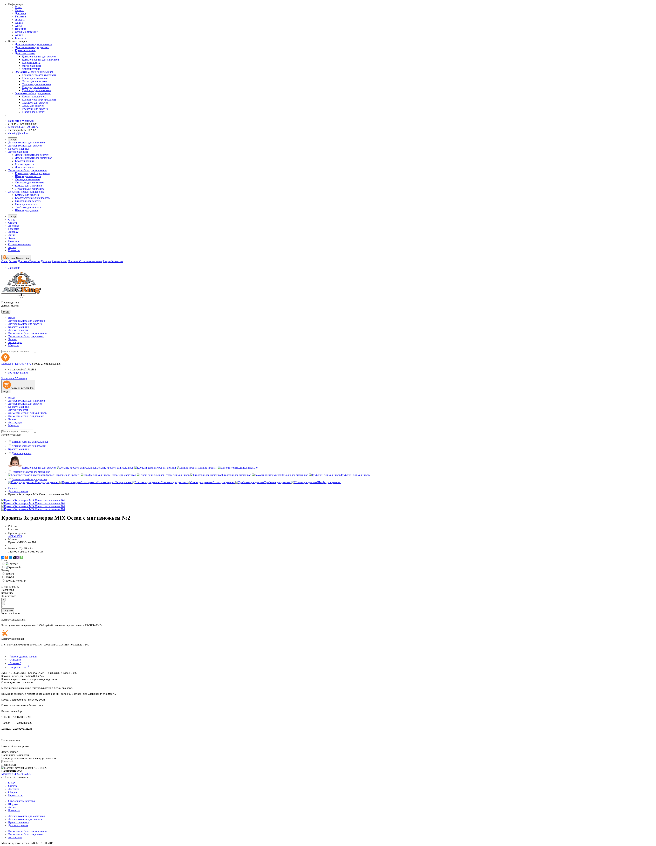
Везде (11, 317)
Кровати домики (31, 62)
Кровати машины (25, 50)
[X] (14, 557)
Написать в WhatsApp (21, 120)
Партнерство (15, 795)
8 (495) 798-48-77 (16, 363)
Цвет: (4, 560)
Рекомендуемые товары (22, 656)
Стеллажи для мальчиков (36, 84)
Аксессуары (15, 342)
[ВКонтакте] (2, 557)
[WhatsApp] (21, 557)
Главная (12, 488)
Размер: (5, 570)
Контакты (20, 38)
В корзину (8, 610)
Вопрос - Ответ (18, 667)
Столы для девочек (33, 105)
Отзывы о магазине (26, 31)
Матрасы (13, 345)
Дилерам (20, 19)
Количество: (8, 596)
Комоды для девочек (34, 96)
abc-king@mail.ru (18, 133)
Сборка (12, 792)
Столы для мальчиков (34, 81)
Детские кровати (25, 53)
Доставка (20, 13)
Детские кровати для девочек (39, 56)
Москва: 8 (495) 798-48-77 (23, 126)
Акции (19, 22)
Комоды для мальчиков (35, 87)
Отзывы (14, 663)
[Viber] (17, 557)
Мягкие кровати (31, 65)
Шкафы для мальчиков (35, 78)
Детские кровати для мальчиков (40, 59)
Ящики (12, 339)
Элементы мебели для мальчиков (34, 71)
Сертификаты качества (21, 801)
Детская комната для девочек (32, 47)
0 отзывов (13, 529)
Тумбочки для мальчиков (36, 90)
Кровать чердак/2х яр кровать (39, 75)
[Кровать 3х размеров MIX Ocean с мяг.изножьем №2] (33, 500)
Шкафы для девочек (33, 111)
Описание (14, 659)
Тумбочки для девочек (35, 108)
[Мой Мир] (10, 557)
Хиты (18, 25)
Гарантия (20, 16)
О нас (18, 7)
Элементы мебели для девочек (33, 93)
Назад (13, 139)
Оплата (19, 10)
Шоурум (13, 804)
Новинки (20, 28)
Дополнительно (31, 68)
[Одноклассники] (6, 557)
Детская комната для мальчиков (33, 44)
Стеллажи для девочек (35, 102)
